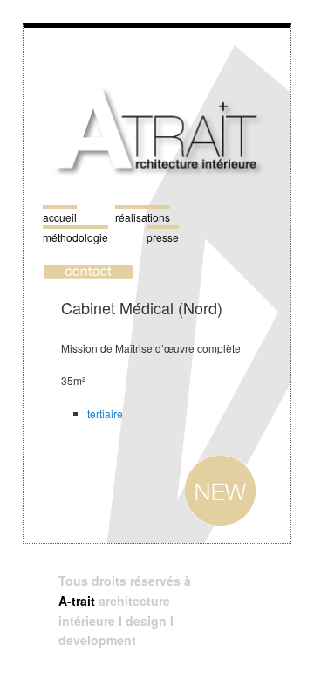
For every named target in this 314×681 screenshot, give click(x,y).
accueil (60, 217)
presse (163, 237)
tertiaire (105, 413)
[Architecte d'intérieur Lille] (157, 195)
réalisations (142, 217)
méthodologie (75, 237)
